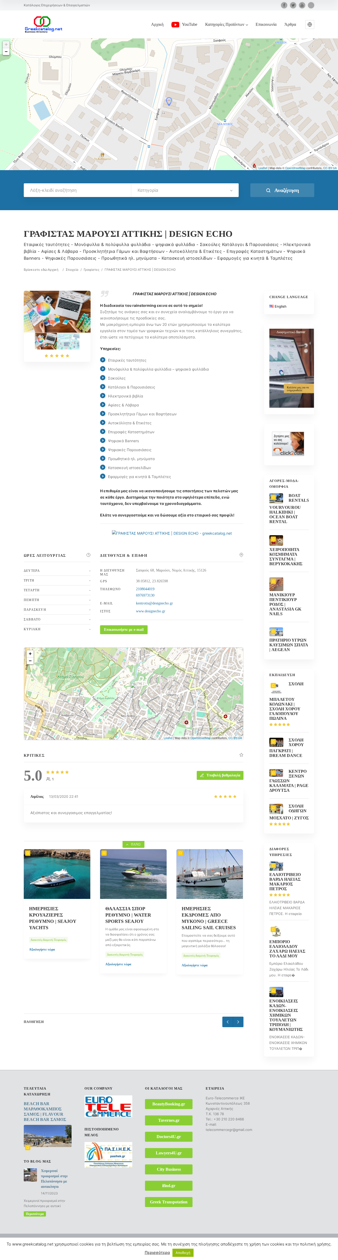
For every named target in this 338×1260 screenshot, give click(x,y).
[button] (309, 24)
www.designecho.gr (150, 611)
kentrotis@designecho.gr (154, 603)
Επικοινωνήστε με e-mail (124, 630)
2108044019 (145, 589)
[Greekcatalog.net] (43, 24)
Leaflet (263, 168)
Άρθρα (290, 24)
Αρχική (157, 24)
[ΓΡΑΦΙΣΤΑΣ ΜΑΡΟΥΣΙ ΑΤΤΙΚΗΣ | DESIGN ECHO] (46, 341)
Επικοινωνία (266, 24)
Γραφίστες (91, 270)
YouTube (189, 24)
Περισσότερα (35, 1214)
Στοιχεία (72, 270)
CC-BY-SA (330, 168)
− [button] (6, 51)
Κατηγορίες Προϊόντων (224, 24)
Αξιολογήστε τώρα (44, 964)
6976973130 (145, 595)
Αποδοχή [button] (183, 1255)
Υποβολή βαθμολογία (223, 775)
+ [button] (6, 44)
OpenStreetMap (295, 168)
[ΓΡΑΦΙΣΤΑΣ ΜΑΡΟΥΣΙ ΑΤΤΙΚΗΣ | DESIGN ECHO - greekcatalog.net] (68, 341)
